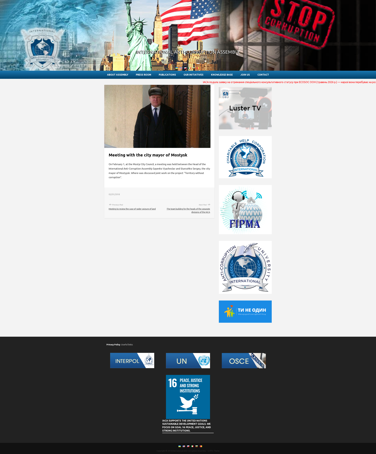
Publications (167, 74)
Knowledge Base (222, 74)
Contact (263, 74)
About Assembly (117, 74)
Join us (245, 74)
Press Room (143, 74)
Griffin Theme (214, 451)
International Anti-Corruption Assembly (188, 52)
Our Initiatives (193, 74)
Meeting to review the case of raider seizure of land (132, 209)
